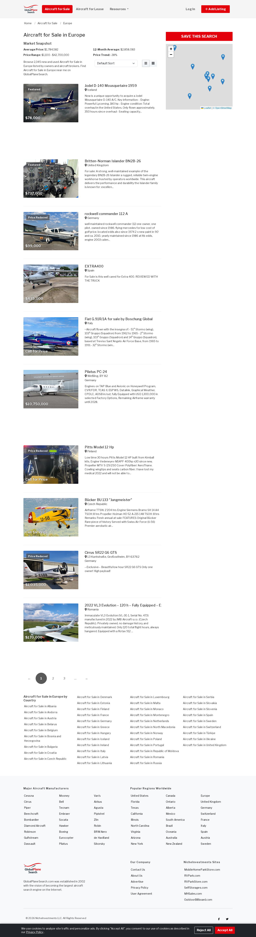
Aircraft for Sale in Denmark (94, 697)
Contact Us (138, 869)
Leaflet (207, 107)
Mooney (64, 795)
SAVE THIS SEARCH (199, 36)
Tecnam (64, 807)
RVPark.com (192, 875)
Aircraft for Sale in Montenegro (149, 715)
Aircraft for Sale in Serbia (198, 697)
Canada (170, 795)
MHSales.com (193, 893)
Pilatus (63, 843)
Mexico (170, 813)
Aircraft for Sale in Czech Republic (45, 758)
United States (139, 795)
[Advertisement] (92, 658)
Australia (171, 837)
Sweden (206, 843)
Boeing (63, 831)
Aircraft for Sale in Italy (91, 751)
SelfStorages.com (195, 887)
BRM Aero (100, 831)
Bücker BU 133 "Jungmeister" (108, 500)
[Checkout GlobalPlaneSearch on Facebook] (219, 919)
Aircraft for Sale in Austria (40, 718)
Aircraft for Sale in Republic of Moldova (154, 751)
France (205, 819)
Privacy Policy (139, 887)
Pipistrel (99, 813)
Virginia (135, 831)
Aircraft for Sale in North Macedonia (152, 727)
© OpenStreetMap (222, 107)
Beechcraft (31, 813)
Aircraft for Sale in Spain (198, 715)
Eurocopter (66, 837)
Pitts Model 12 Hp (99, 447)
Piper (27, 807)
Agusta (98, 807)
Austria (205, 837)
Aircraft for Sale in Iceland (93, 739)
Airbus (98, 801)
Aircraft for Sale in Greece (93, 727)
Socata (63, 819)
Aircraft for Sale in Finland (93, 709)
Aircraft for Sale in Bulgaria (41, 746)
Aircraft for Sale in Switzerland (202, 727)
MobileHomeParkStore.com (202, 869)
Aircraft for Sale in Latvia (92, 757)
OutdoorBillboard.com (198, 899)
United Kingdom (211, 801)
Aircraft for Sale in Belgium (41, 730)
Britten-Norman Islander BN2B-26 (113, 161)
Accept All (224, 930)
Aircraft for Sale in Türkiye (199, 733)
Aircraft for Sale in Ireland (93, 745)
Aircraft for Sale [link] (57, 9)
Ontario (170, 801)
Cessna (29, 795)
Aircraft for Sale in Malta (145, 703)
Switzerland (208, 813)
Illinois (135, 819)
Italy (203, 825)
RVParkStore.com (195, 881)
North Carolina (140, 825)
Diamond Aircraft (35, 825)
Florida (135, 801)
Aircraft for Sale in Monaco (147, 709)
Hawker (64, 825)
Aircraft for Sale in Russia (146, 763)
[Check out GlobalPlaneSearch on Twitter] (227, 919)
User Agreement (141, 893)
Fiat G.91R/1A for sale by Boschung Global (119, 319)
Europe (205, 795)
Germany (206, 807)
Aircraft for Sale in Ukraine (199, 739)
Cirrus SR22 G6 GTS (101, 553)
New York (137, 843)
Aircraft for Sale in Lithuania (94, 763)
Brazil (169, 825)
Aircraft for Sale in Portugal (147, 745)
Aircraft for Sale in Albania (40, 706)
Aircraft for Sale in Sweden (199, 721)
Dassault (29, 843)
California (137, 813)
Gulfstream (31, 837)
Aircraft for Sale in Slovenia (200, 709)
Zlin (96, 819)
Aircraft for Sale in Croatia (40, 752)
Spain (204, 831)
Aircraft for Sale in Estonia (93, 703)
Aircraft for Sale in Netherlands (149, 721)
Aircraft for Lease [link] (90, 9)
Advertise (137, 881)
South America (175, 819)
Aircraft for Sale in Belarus (40, 724)
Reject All (204, 930)
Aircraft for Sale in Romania (147, 757)
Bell (61, 801)
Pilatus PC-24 (96, 372)
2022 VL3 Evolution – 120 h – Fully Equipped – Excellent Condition (137, 605)
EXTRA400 (94, 266)
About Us (136, 875)
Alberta (170, 807)
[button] (215, 9)
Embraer (64, 813)
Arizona (135, 837)
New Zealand (174, 843)
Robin (97, 825)
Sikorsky (99, 843)
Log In (190, 9)
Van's (97, 795)
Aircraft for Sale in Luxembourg (149, 697)
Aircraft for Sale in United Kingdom (204, 745)
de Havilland (101, 837)
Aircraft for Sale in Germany (94, 721)
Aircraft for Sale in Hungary (94, 733)
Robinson (30, 831)
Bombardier (31, 819)
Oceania (171, 831)
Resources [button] (118, 9)
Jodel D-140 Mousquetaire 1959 (111, 86)
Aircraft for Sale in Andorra (40, 712)
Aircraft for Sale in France (93, 715)
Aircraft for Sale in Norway (146, 733)
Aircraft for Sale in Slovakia (200, 703)
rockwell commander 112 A (106, 214)
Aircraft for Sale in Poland (146, 739)
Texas (135, 807)
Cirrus (27, 801)
